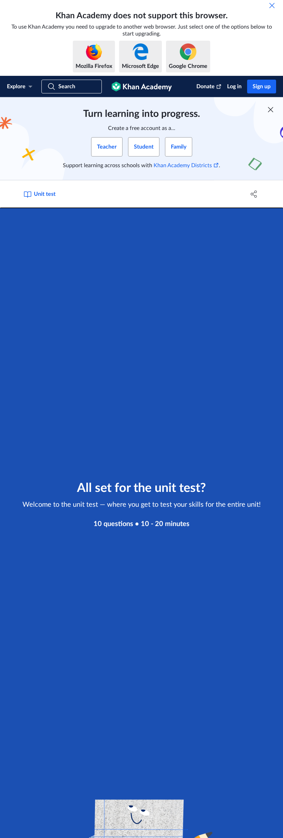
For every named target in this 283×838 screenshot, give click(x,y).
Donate (205, 86)
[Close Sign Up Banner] (270, 110)
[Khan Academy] (141, 86)
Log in (234, 86)
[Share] (254, 194)
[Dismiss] (271, 5)
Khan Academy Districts (183, 165)
